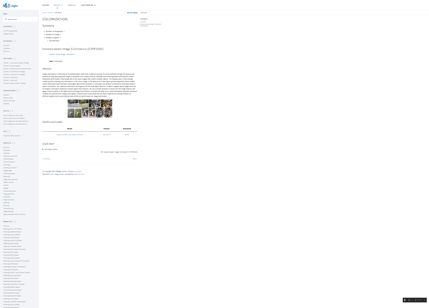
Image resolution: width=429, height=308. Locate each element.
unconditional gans (9, 173)
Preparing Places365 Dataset (12, 296)
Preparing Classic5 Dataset (11, 304)
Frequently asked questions (11, 136)
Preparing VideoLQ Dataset (11, 235)
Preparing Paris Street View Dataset (14, 267)
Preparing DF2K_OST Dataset (12, 229)
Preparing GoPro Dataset (11, 243)
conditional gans (8, 159)
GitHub (45, 4)
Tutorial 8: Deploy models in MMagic (14, 83)
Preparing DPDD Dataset (11, 255)
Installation (6, 48)
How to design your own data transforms (15, 121)
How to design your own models (13, 115)
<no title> (50, 13)
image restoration (8, 200)
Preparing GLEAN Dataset (11, 237)
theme (62, 174)
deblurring (6, 176)
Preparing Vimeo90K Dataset (12, 246)
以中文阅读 (133, 13)
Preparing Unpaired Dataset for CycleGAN (16, 261)
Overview (6, 45)
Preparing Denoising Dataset (12, 281)
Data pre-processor (9, 101)
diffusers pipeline (8, 182)
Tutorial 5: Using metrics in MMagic (14, 74)
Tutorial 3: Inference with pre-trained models (17, 69)
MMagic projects (8, 34)
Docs (44, 13)
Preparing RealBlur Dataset (11, 287)
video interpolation (9, 162)
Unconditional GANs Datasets (12, 290)
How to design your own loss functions (15, 124)
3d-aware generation (9, 191)
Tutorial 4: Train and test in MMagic (14, 71)
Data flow (6, 103)
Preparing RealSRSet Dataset (12, 232)
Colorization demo (51, 149)
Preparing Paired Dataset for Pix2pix (14, 249)
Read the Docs (79, 174)
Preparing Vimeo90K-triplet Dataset (14, 302)
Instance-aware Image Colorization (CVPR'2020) (120, 152)
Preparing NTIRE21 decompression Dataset (16, 272)
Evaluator (6, 95)
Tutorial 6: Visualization (10, 77)
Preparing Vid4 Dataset (10, 269)
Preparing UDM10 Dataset (11, 258)
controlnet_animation (10, 168)
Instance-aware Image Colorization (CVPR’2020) (150, 25)
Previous (46, 159)
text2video (6, 150)
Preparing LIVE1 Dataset (10, 299)
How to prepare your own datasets (14, 118)
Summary (143, 22)
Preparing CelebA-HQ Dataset (12, 240)
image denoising (8, 211)
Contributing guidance (10, 31)
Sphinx (51, 174)
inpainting (6, 153)
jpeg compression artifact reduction (14, 214)
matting (5, 185)
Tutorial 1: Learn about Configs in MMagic (16, 63)
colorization (7, 197)
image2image (7, 170)
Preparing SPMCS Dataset (11, 293)
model (127, 134)
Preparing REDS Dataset (10, 278)
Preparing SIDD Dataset (10, 252)
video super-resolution (10, 156)
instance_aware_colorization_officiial (70, 134)
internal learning (8, 208)
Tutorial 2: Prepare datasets (11, 66)
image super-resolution (10, 179)
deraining (6, 203)
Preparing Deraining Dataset (12, 275)
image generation (8, 194)
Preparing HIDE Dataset (10, 264)
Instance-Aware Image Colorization (61, 54)
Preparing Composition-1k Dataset (14, 284)
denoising (6, 205)
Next (134, 159)
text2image (7, 165)
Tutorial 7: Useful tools (10, 80)
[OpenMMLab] (11, 5)
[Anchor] (69, 18)
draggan (5, 188)
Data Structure (8, 98)
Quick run (6, 51)
